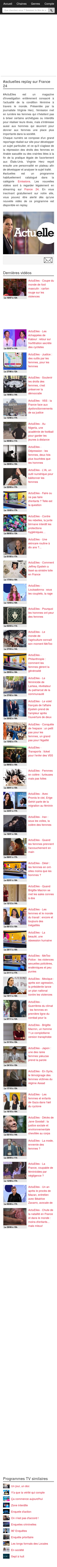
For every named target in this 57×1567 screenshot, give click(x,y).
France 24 (31, 189)
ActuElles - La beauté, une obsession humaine (40, 936)
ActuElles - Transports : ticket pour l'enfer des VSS (40, 751)
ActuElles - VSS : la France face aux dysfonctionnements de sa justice (40, 406)
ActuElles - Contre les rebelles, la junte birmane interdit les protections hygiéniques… (40, 524)
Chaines (22, 3)
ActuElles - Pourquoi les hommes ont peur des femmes (41, 612)
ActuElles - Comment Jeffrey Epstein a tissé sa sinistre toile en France (41, 568)
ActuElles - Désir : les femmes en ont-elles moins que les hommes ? (40, 869)
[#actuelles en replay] (28, 233)
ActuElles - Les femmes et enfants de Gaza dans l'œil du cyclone (39, 1100)
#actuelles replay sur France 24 (26, 83)
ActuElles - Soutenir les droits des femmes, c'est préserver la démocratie (40, 385)
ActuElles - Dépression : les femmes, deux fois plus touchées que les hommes (39, 454)
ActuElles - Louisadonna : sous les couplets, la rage (40, 589)
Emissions (24, 181)
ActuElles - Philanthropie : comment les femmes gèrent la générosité (38, 663)
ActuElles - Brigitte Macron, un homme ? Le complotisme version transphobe (40, 1031)
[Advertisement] (28, 45)
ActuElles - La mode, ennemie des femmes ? (41, 1144)
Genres (35, 3)
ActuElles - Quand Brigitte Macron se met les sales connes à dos (41, 892)
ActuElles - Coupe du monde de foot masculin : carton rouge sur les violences (41, 288)
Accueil (7, 3)
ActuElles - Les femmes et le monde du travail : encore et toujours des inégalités (40, 917)
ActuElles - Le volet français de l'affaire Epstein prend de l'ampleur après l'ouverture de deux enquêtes (40, 711)
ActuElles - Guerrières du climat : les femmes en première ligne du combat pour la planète (40, 1011)
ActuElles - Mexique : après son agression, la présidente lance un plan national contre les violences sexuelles (41, 988)
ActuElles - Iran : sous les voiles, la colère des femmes (39, 821)
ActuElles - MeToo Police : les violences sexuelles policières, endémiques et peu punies (41, 963)
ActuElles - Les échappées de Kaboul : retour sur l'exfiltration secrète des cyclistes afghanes (40, 341)
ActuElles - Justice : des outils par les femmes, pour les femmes (40, 360)
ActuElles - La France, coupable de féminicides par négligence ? (40, 1169)
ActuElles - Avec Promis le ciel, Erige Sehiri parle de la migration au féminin (40, 799)
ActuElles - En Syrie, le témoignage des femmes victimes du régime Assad (40, 1077)
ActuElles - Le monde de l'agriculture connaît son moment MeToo (40, 638)
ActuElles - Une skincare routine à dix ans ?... (39, 543)
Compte (49, 3)
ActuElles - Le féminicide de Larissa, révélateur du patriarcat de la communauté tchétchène (39, 688)
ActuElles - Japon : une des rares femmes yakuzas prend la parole (39, 1054)
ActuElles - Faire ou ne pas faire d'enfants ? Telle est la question (40, 499)
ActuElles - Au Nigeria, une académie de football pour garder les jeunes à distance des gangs (41, 433)
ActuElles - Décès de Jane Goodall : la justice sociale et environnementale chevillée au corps (41, 1125)
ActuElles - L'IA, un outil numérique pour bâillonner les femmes (40, 476)
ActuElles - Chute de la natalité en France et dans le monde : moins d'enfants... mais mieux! (40, 1218)
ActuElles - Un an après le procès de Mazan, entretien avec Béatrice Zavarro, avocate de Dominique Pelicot (40, 1196)
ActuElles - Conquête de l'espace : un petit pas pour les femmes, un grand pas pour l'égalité (41, 732)
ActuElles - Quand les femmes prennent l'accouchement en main (41, 846)
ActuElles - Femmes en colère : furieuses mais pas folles (40, 774)
